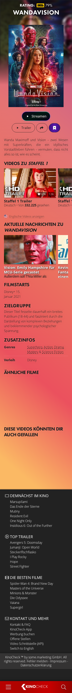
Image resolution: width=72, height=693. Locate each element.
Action (48, 347)
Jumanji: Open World (24, 547)
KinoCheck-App (21, 629)
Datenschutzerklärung (36, 665)
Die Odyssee (19, 598)
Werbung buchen (22, 634)
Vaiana (14, 603)
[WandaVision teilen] (42, 127)
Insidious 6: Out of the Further (31, 526)
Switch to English (22, 648)
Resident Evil (19, 516)
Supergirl (16, 607)
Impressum (58, 661)
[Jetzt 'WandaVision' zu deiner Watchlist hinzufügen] (54, 127)
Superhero (34, 347)
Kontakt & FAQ (20, 625)
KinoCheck (12, 657)
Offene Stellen (20, 639)
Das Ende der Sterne (24, 507)
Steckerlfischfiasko (23, 552)
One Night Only (21, 521)
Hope (14, 562)
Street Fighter (19, 566)
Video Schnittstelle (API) (26, 644)
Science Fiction (52, 352)
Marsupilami (19, 502)
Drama (59, 347)
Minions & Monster (23, 593)
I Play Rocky (18, 557)
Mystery (32, 352)
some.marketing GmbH (45, 657)
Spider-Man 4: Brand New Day (31, 584)
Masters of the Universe (27, 588)
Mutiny (15, 511)
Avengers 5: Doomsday (26, 543)
